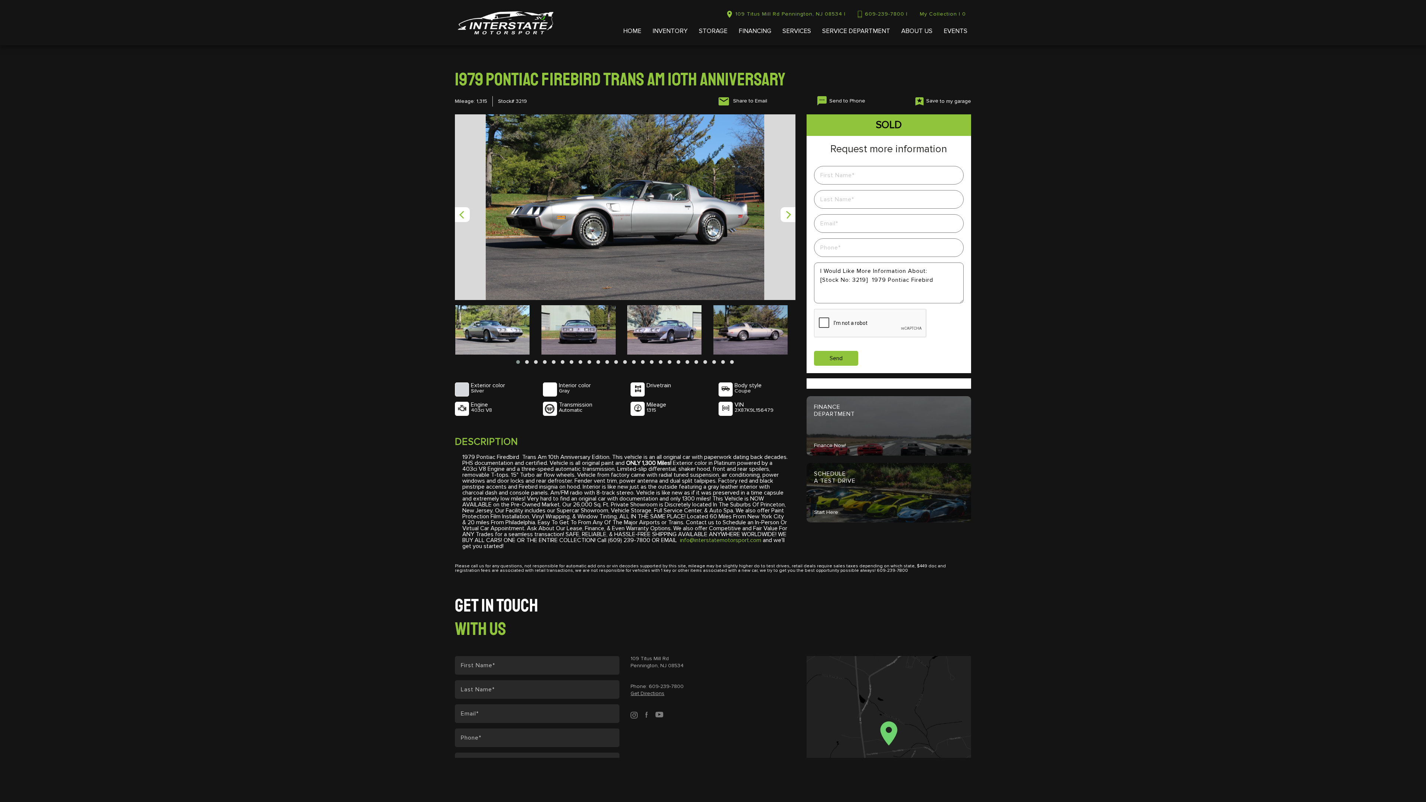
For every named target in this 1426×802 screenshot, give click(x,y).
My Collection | (943, 14)
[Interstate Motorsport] (505, 22)
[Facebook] (646, 714)
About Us (916, 31)
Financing (755, 31)
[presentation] (462, 214)
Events (955, 31)
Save (948, 101)
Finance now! (830, 445)
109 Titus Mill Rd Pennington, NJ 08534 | (790, 14)
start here (826, 512)
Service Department (856, 31)
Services (796, 31)
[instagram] (634, 714)
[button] (518, 362)
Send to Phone (847, 101)
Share (749, 101)
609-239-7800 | (886, 14)
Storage (713, 31)
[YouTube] (659, 714)
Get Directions (647, 693)
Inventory (670, 31)
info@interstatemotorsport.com (720, 540)
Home (632, 31)
